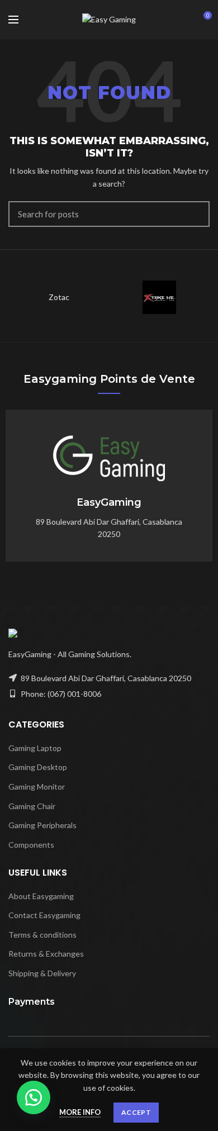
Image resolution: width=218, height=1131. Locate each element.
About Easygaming (41, 896)
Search (194, 214)
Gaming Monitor (36, 786)
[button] (33, 1097)
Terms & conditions (42, 934)
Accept (136, 1112)
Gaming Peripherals (42, 825)
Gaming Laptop (34, 748)
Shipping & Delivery (42, 973)
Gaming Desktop (37, 767)
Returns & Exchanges (46, 953)
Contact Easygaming (44, 915)
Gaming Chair (31, 806)
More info (80, 1112)
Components (31, 844)
